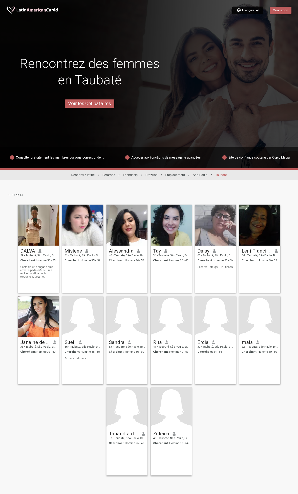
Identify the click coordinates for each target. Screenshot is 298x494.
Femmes (109, 175)
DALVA (27, 251)
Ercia (203, 342)
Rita (157, 342)
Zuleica (161, 433)
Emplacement (175, 175)
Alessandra (121, 251)
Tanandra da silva (124, 433)
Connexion (280, 10)
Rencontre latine (83, 175)
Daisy (203, 251)
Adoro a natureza (75, 358)
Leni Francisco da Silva (257, 251)
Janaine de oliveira (35, 342)
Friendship (130, 175)
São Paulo (200, 175)
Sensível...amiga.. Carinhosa (215, 266)
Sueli (70, 342)
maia (247, 342)
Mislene (73, 251)
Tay (157, 251)
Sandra (117, 342)
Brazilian (152, 175)
